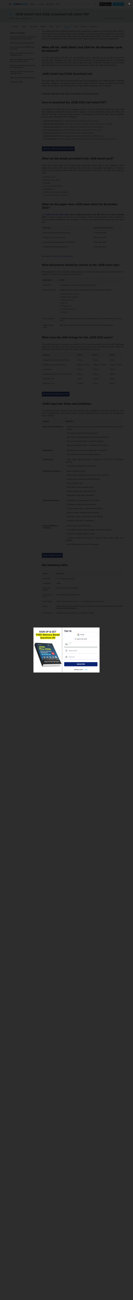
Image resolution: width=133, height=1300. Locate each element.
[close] (129, 3)
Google (82, 634)
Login (85, 669)
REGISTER (81, 664)
